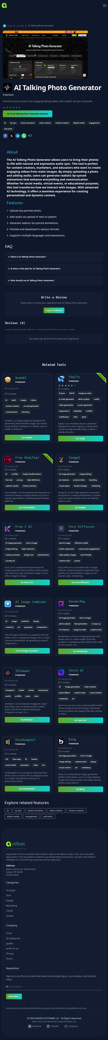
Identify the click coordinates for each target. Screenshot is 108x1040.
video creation (45, 123)
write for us (12, 948)
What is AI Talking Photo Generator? (28, 257)
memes (34, 759)
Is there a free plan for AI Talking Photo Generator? (35, 268)
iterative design (80, 486)
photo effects (64, 693)
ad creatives (64, 480)
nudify (96, 399)
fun (43, 765)
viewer (21, 690)
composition (42, 627)
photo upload (64, 624)
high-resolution (28, 549)
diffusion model (81, 543)
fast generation (80, 624)
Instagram (9, 690)
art (19, 627)
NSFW (71, 393)
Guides (10, 915)
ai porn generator (84, 405)
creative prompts (12, 555)
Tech (8, 895)
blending (25, 412)
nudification (64, 417)
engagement (94, 123)
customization (11, 412)
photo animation (28, 123)
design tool (28, 555)
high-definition (33, 480)
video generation (66, 405)
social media (10, 765)
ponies (77, 561)
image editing (85, 474)
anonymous (43, 690)
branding (93, 480)
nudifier (89, 411)
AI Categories (13, 938)
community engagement (89, 549)
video (35, 765)
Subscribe (13, 996)
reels (36, 696)
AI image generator (67, 474)
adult (14, 400)
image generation (72, 687)
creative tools (64, 561)
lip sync (13, 123)
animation (24, 765)
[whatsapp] (23, 135)
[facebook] (5, 135)
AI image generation (67, 756)
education (8, 129)
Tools (9, 933)
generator (28, 627)
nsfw (75, 417)
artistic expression (66, 549)
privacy (20, 480)
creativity (9, 627)
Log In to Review (54, 310)
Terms (9, 958)
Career (9, 910)
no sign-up (96, 624)
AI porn (62, 393)
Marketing (11, 905)
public (8, 696)
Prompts (10, 890)
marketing (95, 486)
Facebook (36, 1026)
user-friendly (85, 555)
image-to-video (85, 393)
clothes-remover (29, 486)
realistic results (11, 486)
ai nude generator (66, 399)
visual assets (64, 486)
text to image (31, 543)
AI (5, 123)
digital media (79, 123)
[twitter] (11, 135)
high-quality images (67, 555)
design (36, 621)
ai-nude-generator (31, 406)
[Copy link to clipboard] (30, 135)
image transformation (31, 474)
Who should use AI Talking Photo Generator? (32, 280)
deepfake (78, 411)
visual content (96, 693)
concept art (10, 561)
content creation (62, 123)
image (14, 621)
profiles (18, 696)
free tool (9, 480)
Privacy (10, 953)
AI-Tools (20, 25)
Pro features (64, 630)
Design (10, 900)
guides (9, 943)
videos (33, 400)
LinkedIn (55, 1026)
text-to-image (64, 543)
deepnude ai (64, 411)
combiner (25, 621)
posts (28, 696)
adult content (84, 399)
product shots (79, 480)
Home (10, 25)
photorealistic (43, 555)
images (23, 400)
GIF (6, 759)
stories (31, 690)
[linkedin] (17, 135)
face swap (17, 759)
